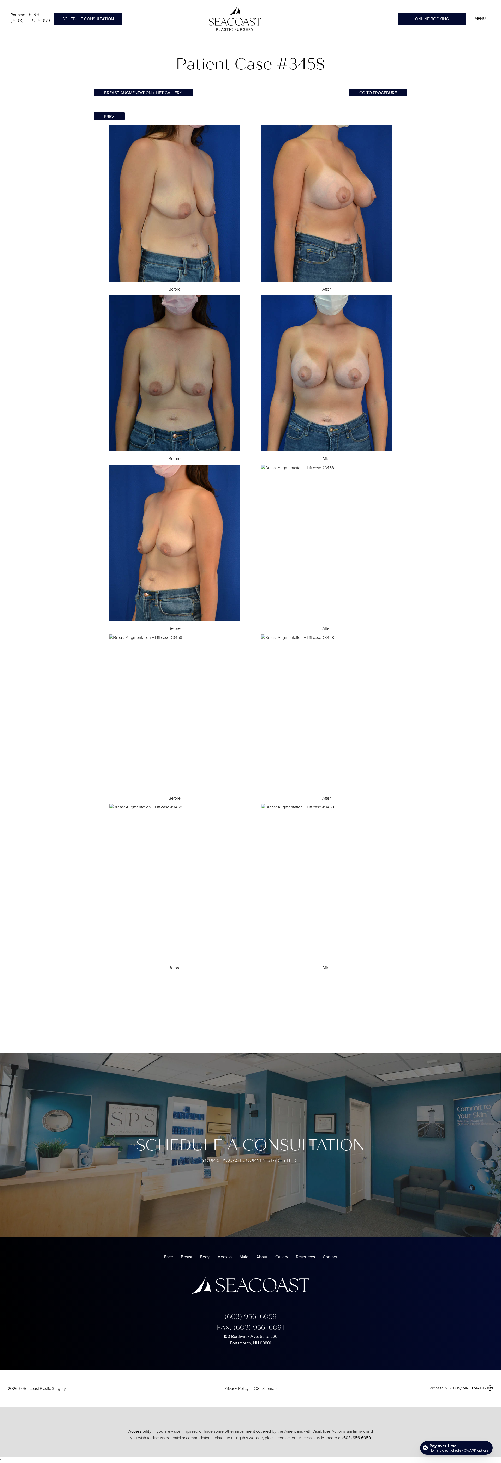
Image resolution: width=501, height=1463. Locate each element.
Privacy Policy (236, 1389)
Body (205, 1257)
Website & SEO (443, 1388)
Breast (186, 1257)
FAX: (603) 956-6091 (250, 1327)
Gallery (281, 1257)
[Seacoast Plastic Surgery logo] (250, 1292)
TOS (255, 1389)
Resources (305, 1257)
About (261, 1257)
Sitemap (269, 1389)
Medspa (224, 1257)
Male (244, 1257)
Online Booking (432, 19)
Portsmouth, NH (24, 14)
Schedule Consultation (88, 19)
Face (168, 1257)
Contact (330, 1257)
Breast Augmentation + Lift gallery (143, 92)
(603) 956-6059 (30, 20)
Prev (109, 116)
